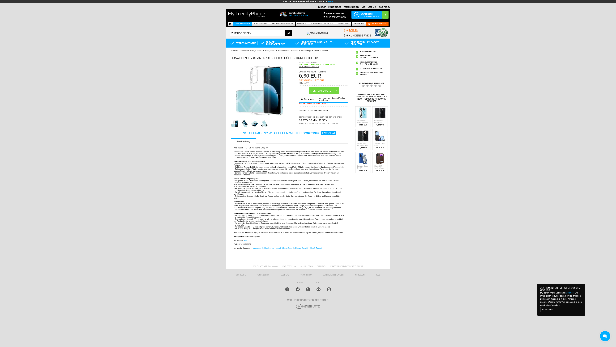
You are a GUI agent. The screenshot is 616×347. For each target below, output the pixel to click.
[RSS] (308, 289)
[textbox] (261, 33)
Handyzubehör (260, 24)
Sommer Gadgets (379, 24)
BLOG (378, 275)
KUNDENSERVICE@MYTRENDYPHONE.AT (346, 266)
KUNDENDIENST (263, 275)
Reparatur (301, 24)
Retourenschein (351, 7)
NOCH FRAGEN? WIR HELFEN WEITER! (289, 133)
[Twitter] (298, 289)
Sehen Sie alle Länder (333, 275)
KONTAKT (300, 282)
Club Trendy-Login (336, 17)
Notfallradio (344, 24)
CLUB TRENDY (384, 7)
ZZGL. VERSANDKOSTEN (309, 67)
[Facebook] (287, 289)
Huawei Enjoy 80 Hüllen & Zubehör (308, 248)
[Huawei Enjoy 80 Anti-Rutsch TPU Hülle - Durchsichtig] (259, 118)
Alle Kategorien (242, 24)
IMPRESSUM (359, 275)
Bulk (246, 240)
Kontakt (322, 7)
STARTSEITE (241, 275)
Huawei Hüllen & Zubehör (284, 248)
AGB (363, 7)
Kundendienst (334, 7)
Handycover (269, 248)
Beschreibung (243, 141)
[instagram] (329, 289)
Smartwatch (359, 24)
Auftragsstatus (335, 13)
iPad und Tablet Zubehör (282, 24)
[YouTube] (319, 289)
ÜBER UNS (372, 7)
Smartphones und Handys (322, 24)
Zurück (235, 51)
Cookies (570, 292)
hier (330, 1)
